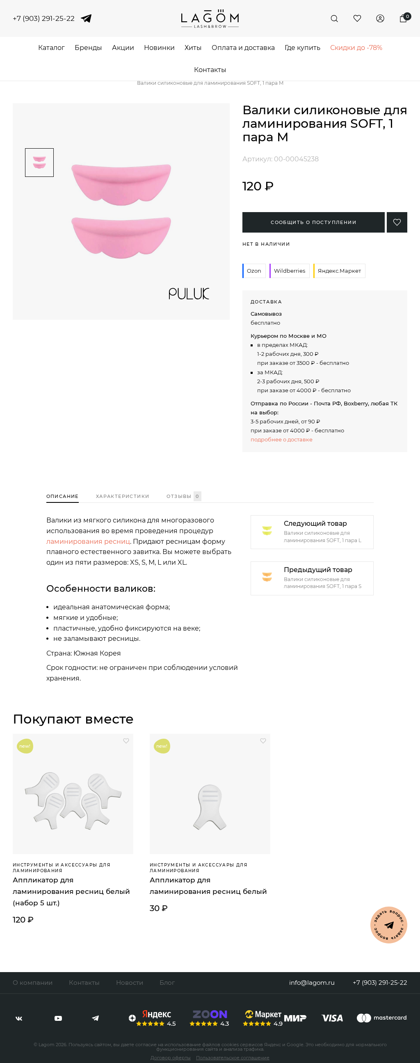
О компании (32, 982)
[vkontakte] (19, 1018)
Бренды (88, 48)
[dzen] (132, 1018)
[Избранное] (357, 18)
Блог (167, 982)
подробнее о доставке (282, 439)
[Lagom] (210, 18)
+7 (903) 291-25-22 (44, 18)
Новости (129, 982)
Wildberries (289, 270)
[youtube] (58, 1018)
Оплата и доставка (243, 48)
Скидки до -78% (356, 48)
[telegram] (86, 18)
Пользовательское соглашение (232, 1058)
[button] (39, 141)
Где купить (302, 48)
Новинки (159, 48)
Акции (123, 48)
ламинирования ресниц (88, 541)
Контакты (210, 70)
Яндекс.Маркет (339, 270)
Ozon (254, 270)
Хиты (193, 48)
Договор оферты (171, 1058)
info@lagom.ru (312, 982)
